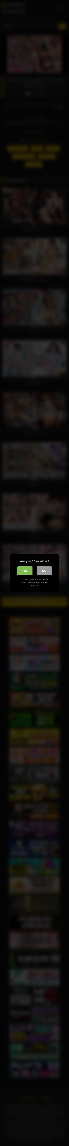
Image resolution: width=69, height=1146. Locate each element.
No (44, 570)
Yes (25, 570)
